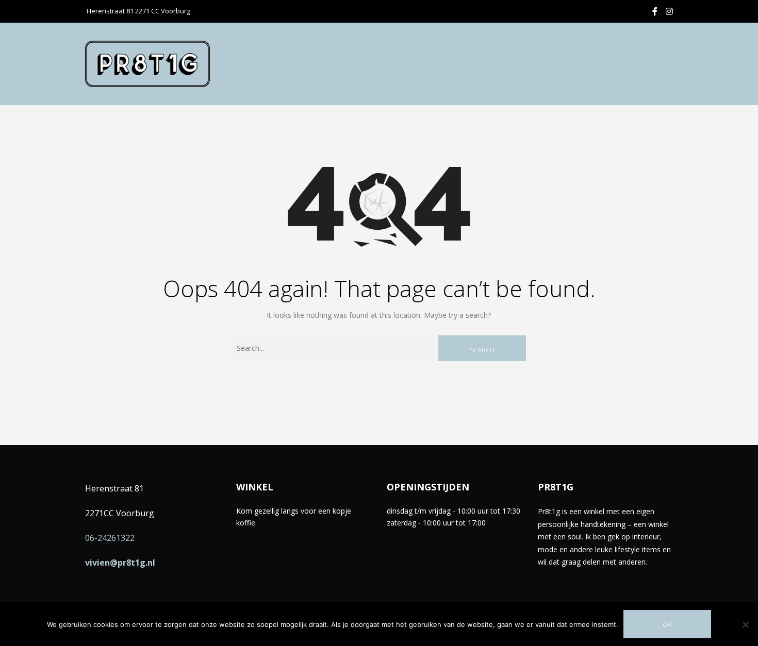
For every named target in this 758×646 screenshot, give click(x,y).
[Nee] (745, 624)
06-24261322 (110, 537)
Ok (667, 624)
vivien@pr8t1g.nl (120, 562)
